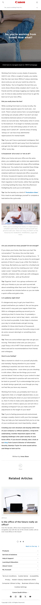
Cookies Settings (20, 587)
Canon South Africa (19, 592)
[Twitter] (25, 597)
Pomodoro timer (32, 192)
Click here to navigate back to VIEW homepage (19, 65)
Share (20, 469)
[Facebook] (11, 597)
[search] (3, 2)
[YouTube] (30, 597)
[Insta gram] (16, 597)
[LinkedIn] (20, 597)
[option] (20, 512)
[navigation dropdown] (37, 2)
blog (6, 442)
